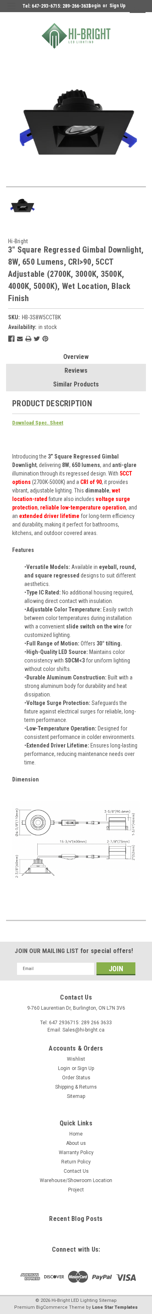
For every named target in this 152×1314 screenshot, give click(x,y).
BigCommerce (52, 1307)
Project (76, 1190)
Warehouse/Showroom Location (76, 1180)
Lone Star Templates (115, 1307)
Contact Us (76, 1171)
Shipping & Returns (76, 1087)
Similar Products (76, 384)
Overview (76, 357)
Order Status (76, 1077)
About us (76, 1143)
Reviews (76, 370)
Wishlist (76, 1059)
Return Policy (76, 1162)
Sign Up (117, 5)
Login (95, 5)
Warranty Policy (76, 1152)
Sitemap (76, 1096)
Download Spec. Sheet (37, 423)
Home (76, 1134)
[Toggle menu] (11, 11)
